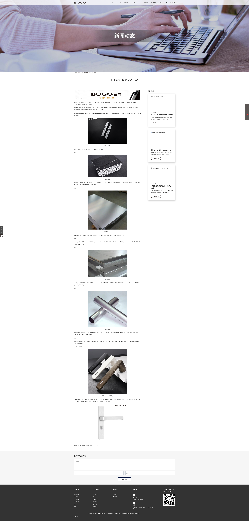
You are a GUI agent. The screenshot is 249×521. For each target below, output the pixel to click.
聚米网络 (137, 513)
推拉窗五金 (76, 496)
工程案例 (133, 2)
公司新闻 (115, 496)
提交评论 (124, 479)
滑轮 (75, 506)
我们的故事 (153, 2)
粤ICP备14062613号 (110, 513)
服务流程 (139, 2)
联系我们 (161, 2)
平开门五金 (76, 499)
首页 (113, 2)
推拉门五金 (76, 494)
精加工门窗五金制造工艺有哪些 (162, 114)
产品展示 (95, 496)
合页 (75, 504)
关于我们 (95, 494)
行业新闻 (115, 494)
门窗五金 (119, 2)
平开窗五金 (76, 501)
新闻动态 (126, 2)
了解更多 (156, 122)
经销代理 (146, 2)
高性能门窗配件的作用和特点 (161, 150)
